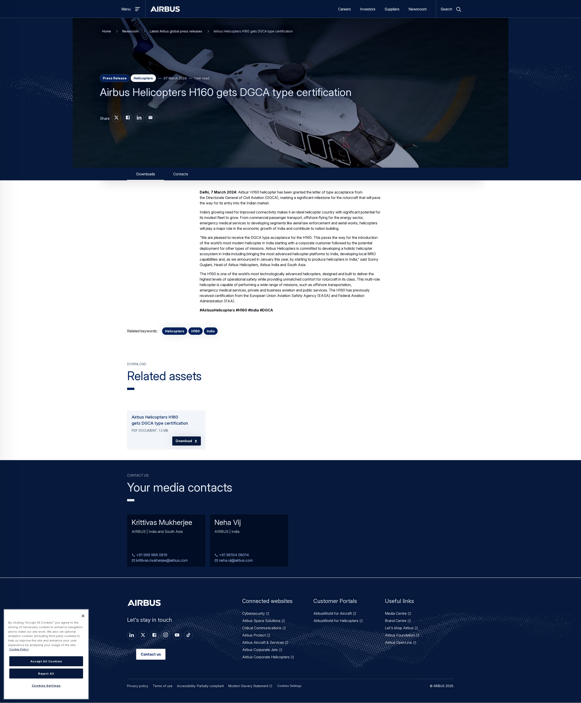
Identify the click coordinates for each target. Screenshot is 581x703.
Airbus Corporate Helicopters (266, 657)
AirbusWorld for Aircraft (332, 613)
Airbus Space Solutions (261, 620)
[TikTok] (188, 635)
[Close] (83, 616)
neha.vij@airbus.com (235, 560)
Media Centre (396, 613)
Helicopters (174, 331)
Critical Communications (261, 628)
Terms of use (162, 686)
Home (106, 31)
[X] (143, 635)
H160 (195, 331)
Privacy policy (137, 686)
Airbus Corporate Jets (260, 649)
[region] (46, 654)
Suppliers (391, 9)
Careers (344, 9)
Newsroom (418, 9)
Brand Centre (395, 620)
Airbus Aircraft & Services (263, 642)
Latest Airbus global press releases (176, 31)
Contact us (151, 654)
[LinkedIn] (131, 635)
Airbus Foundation (400, 635)
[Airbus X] (116, 117)
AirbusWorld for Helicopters (335, 620)
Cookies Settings (289, 686)
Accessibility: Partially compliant (200, 686)
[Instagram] (165, 635)
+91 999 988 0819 (151, 555)
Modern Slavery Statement (248, 686)
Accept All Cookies (46, 661)
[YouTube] (177, 635)
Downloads (145, 174)
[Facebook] (154, 635)
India (211, 331)
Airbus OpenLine (398, 642)
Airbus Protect (254, 635)
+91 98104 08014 (233, 555)
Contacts (180, 174)
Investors (367, 9)
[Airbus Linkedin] (139, 117)
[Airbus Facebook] (127, 117)
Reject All (46, 673)
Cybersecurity (253, 613)
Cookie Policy (19, 649)
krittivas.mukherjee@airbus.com (161, 560)
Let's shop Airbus (399, 628)
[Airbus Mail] (150, 117)
